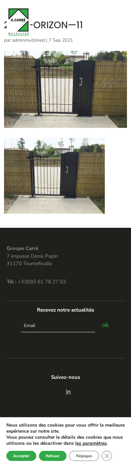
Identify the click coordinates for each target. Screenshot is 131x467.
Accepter (21, 456)
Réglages (84, 456)
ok (105, 324)
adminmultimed (28, 40)
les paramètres (91, 443)
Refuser (53, 456)
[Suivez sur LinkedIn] (68, 392)
